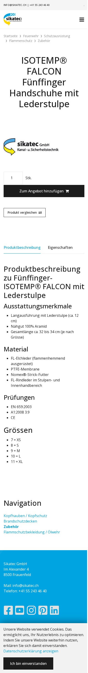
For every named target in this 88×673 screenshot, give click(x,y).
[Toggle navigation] (81, 19)
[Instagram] (31, 611)
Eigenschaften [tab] (60, 247)
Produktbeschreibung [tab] (22, 247)
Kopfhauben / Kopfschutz (25, 515)
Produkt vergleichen (22, 212)
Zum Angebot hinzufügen (41, 191)
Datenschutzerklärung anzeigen (30, 651)
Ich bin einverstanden (28, 663)
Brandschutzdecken (20, 521)
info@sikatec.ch (15, 5)
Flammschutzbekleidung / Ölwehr (32, 532)
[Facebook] (8, 611)
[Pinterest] (43, 611)
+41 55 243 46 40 (40, 5)
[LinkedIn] (54, 611)
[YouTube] (19, 611)
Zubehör (11, 526)
